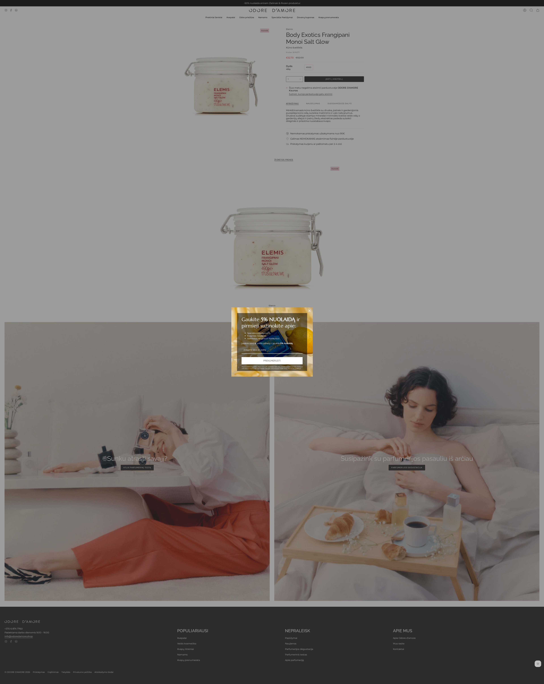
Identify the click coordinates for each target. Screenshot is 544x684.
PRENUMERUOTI (272, 360)
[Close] (309, 310)
